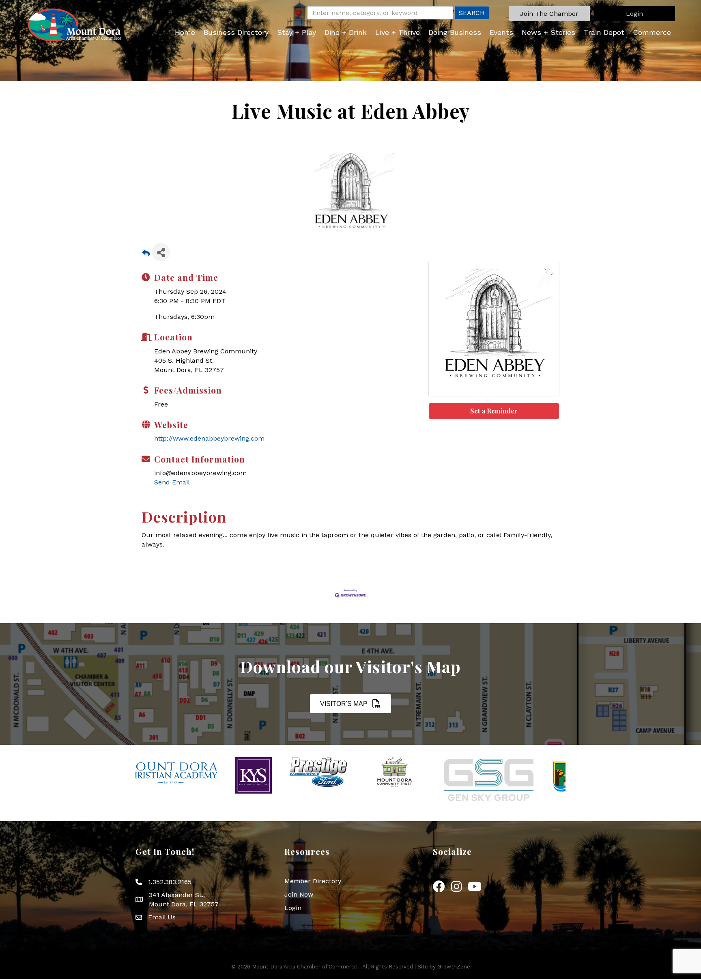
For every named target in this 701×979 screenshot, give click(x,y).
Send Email (172, 482)
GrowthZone (453, 967)
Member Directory (312, 881)
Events (501, 32)
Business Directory (236, 32)
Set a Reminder (494, 411)
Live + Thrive (397, 32)
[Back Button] (146, 254)
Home (185, 32)
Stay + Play (296, 32)
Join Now (298, 894)
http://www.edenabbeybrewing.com (209, 438)
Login (292, 908)
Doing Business (454, 32)
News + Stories (548, 32)
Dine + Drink (346, 32)
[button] (549, 13)
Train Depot (604, 32)
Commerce (652, 32)
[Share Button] (161, 252)
